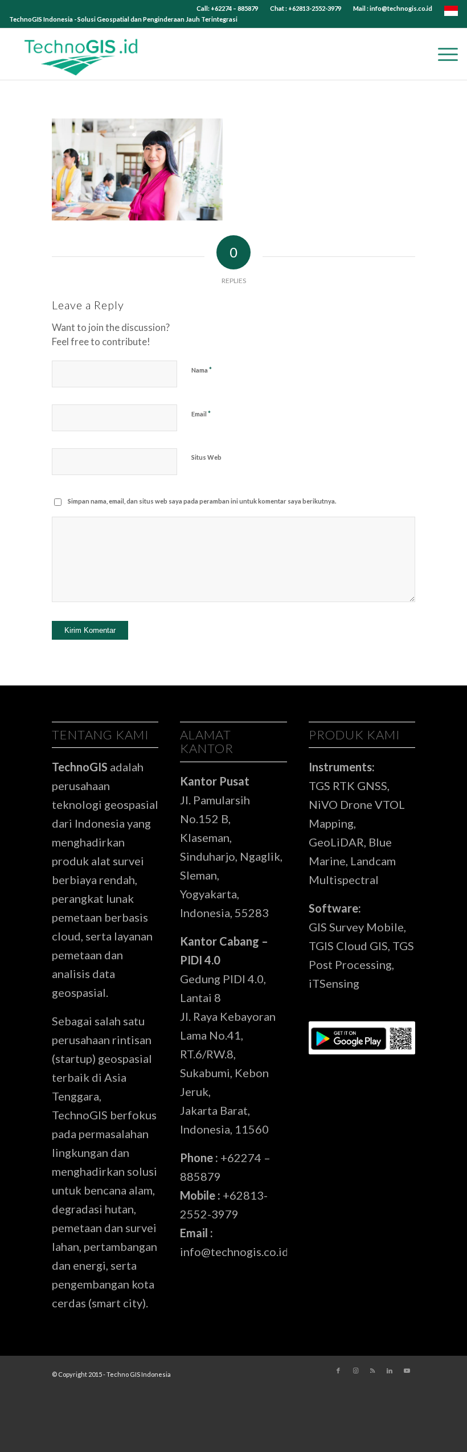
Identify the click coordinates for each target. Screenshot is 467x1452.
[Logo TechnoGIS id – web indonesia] (81, 54)
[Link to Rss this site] (372, 1370)
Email (201, 413)
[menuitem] (227, 8)
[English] (451, 13)
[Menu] (442, 54)
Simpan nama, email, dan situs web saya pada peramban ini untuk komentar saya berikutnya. (202, 501)
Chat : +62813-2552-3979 (305, 8)
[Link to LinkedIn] (389, 1370)
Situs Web (206, 457)
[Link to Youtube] (406, 1370)
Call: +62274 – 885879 (227, 8)
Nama (201, 369)
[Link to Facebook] (338, 1370)
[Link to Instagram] (355, 1370)
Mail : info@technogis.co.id (392, 8)
